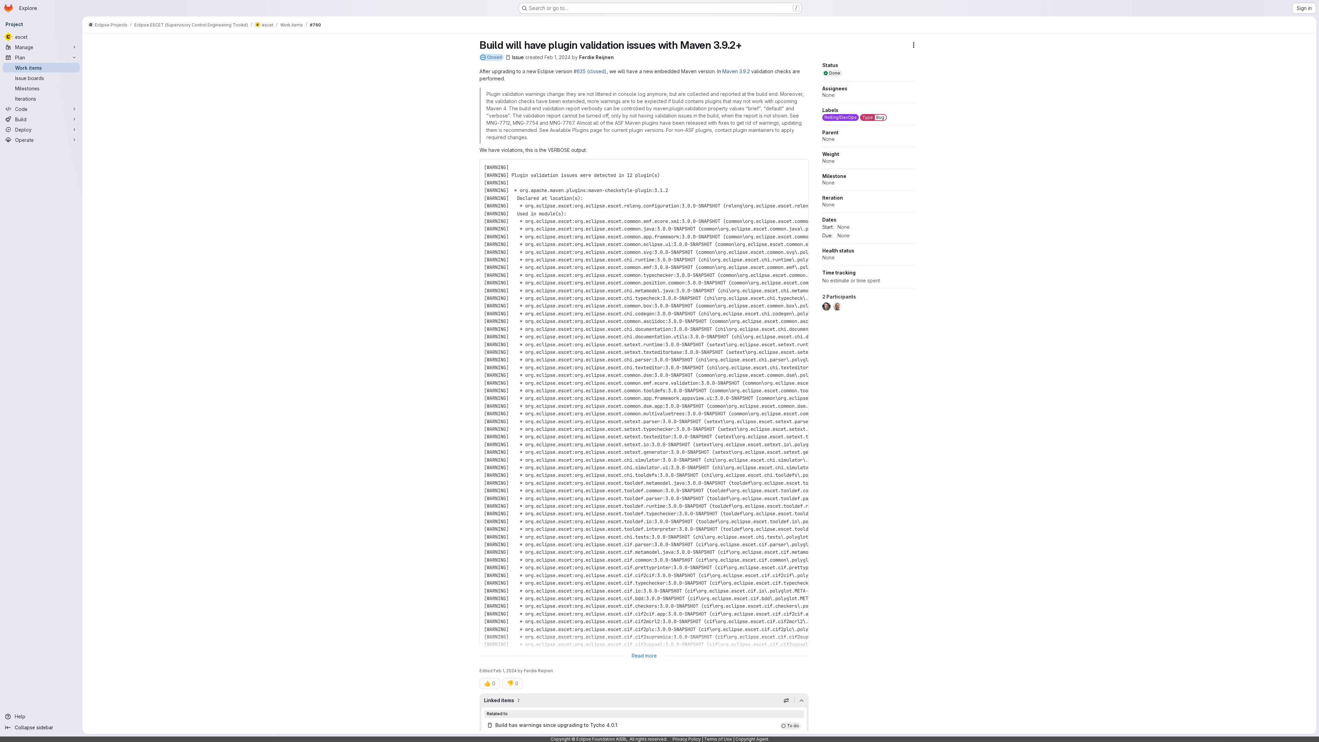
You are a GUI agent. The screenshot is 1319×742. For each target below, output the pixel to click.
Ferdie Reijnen (596, 57)
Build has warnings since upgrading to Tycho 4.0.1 (556, 725)
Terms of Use (718, 739)
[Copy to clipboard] (800, 167)
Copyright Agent (751, 739)
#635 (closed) (590, 71)
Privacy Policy (687, 739)
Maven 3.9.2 (736, 71)
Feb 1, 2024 (557, 57)
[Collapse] (801, 700)
